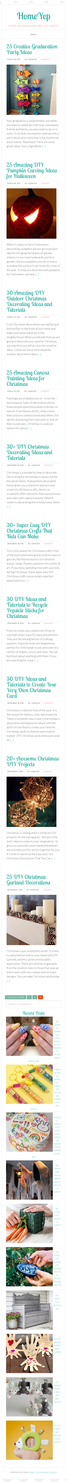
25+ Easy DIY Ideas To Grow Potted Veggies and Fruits (57, 1268)
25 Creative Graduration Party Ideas (32, 49)
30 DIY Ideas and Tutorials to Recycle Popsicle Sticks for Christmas (27, 607)
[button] (33, 34)
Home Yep (34, 1472)
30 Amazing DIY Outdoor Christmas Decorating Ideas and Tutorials (29, 301)
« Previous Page (15, 997)
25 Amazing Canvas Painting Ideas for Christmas (28, 378)
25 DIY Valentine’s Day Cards (57, 1345)
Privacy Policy (49, 1472)
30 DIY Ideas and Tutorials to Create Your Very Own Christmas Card (32, 687)
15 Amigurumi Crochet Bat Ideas (57, 1392)
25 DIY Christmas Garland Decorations (28, 879)
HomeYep (33, 16)
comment (45, 59)
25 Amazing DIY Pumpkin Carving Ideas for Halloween (32, 170)
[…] (43, 146)
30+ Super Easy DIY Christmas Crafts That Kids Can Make (29, 530)
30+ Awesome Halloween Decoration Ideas (57, 1178)
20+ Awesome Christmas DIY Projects (33, 761)
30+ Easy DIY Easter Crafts (57, 1218)
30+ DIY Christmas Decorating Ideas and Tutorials (29, 452)
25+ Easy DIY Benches (57, 1302)
